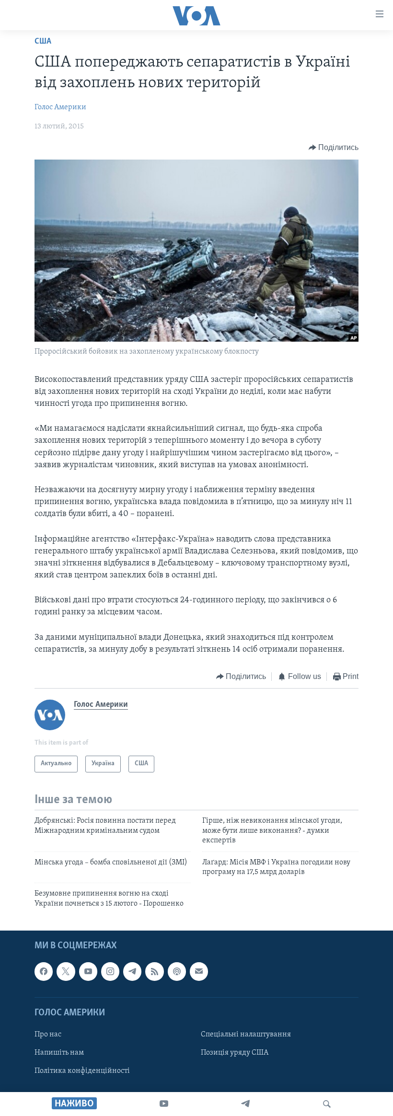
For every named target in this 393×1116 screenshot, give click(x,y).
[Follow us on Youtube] (88, 972)
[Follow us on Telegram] (132, 972)
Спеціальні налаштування (246, 1034)
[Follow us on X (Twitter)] (66, 972)
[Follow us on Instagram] (110, 972)
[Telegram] (245, 1104)
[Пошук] (326, 1104)
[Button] (334, 147)
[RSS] (154, 972)
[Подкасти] (177, 972)
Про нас (48, 1034)
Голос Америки (60, 107)
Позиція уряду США (234, 1053)
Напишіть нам (59, 1053)
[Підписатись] (199, 972)
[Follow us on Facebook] (44, 972)
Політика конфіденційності (82, 1071)
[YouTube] (164, 1104)
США (43, 41)
